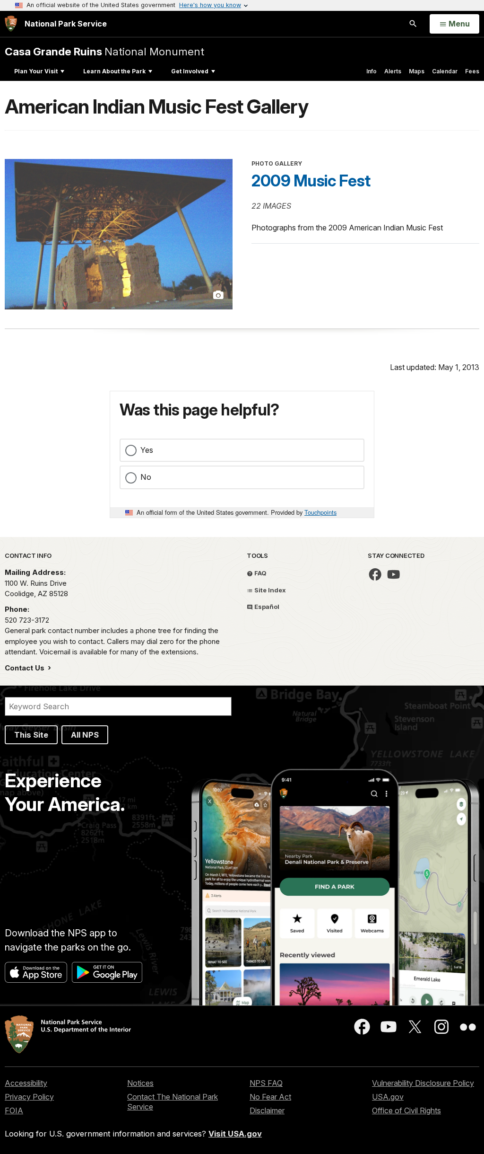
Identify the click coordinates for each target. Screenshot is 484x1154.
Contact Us (25, 667)
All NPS (85, 735)
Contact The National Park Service (172, 1101)
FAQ (260, 573)
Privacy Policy (29, 1096)
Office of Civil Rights (406, 1110)
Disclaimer (267, 1110)
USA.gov (388, 1096)
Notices (140, 1083)
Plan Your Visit (36, 71)
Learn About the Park (114, 71)
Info (371, 71)
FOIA (14, 1110)
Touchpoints (320, 512)
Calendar (445, 71)
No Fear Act (270, 1096)
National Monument (104, 51)
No (145, 477)
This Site (31, 735)
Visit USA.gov (235, 1133)
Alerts (392, 71)
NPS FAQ (266, 1083)
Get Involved (189, 71)
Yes (146, 450)
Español (266, 606)
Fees (472, 71)
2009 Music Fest (311, 180)
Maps (416, 71)
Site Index (269, 590)
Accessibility (26, 1083)
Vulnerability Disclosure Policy (423, 1083)
